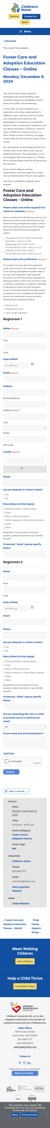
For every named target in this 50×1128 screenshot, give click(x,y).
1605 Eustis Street (25, 1031)
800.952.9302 (25, 1043)
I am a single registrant (16, 312)
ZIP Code (8, 445)
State (6, 433)
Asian (8, 512)
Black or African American (17, 516)
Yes (7, 494)
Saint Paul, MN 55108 (25, 1035)
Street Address (11, 398)
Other (8, 527)
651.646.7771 (25, 1039)
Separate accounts (14, 309)
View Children (25, 961)
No (7, 498)
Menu (27, 31)
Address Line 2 (11, 410)
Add (22, 468)
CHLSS (25, 8)
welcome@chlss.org (25, 1047)
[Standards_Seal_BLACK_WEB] (11, 1092)
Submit (10, 772)
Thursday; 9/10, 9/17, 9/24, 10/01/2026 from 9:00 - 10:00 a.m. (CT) (24, 239)
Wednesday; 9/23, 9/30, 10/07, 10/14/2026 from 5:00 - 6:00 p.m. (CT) (24, 246)
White (8, 523)
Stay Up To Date (24, 1073)
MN (14, 848)
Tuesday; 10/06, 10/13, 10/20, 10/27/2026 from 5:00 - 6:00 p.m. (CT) (24, 252)
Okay (15, 1114)
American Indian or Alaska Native (21, 508)
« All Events (9, 41)
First (5, 340)
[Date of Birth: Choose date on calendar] (32, 364)
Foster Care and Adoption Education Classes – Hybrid (14, 924)
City (5, 422)
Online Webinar (20, 903)
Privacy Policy (30, 1114)
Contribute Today (25, 986)
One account (11, 305)
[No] (47, 1115)
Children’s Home (21, 861)
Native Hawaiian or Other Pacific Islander (25, 520)
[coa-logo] (25, 1089)
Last (5, 352)
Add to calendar (17, 791)
